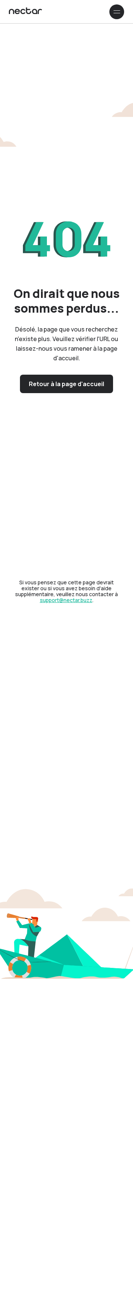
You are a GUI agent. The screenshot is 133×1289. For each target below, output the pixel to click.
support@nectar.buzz (66, 600)
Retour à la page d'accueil (66, 384)
